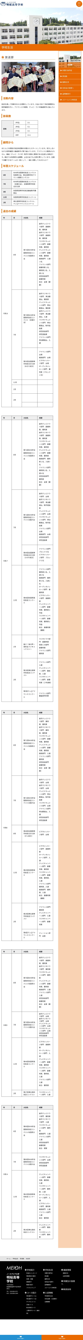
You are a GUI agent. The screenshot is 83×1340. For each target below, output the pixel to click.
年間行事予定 (67, 70)
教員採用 (67, 1289)
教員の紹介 (29, 1285)
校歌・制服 (29, 1279)
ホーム (9, 1259)
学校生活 (15, 1259)
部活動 (64, 76)
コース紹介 (31, 1292)
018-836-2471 (14, 1291)
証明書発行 (66, 94)
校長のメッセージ (31, 1273)
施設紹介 (29, 1282)
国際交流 (65, 82)
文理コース (29, 1305)
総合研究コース (31, 1307)
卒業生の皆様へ (62, 1338)
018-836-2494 (14, 1293)
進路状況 (65, 1273)
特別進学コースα (31, 1296)
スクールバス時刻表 (69, 99)
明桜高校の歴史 (31, 1276)
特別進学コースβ (31, 1299)
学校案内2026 (49, 1296)
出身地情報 (66, 1276)
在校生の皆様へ (20, 1338)
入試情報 (49, 1292)
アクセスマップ (31, 1288)
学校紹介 (31, 1269)
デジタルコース (31, 1302)
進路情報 (67, 1269)
